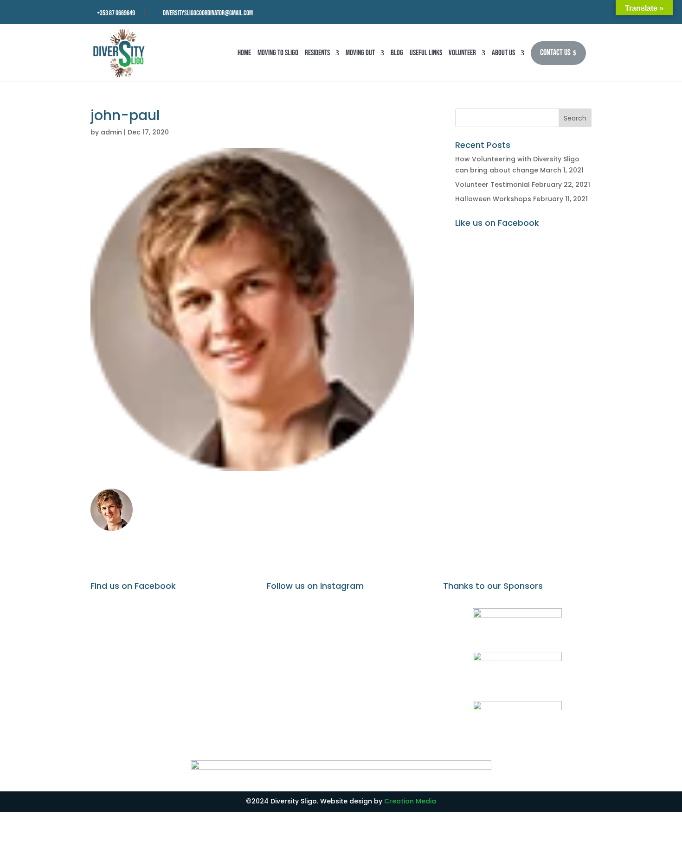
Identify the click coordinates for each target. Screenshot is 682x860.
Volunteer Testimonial (492, 184)
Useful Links (426, 52)
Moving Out (360, 52)
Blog (397, 52)
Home (244, 52)
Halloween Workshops (493, 199)
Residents (317, 52)
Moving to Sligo (277, 52)
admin (111, 132)
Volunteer (462, 52)
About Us (503, 52)
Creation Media (410, 801)
